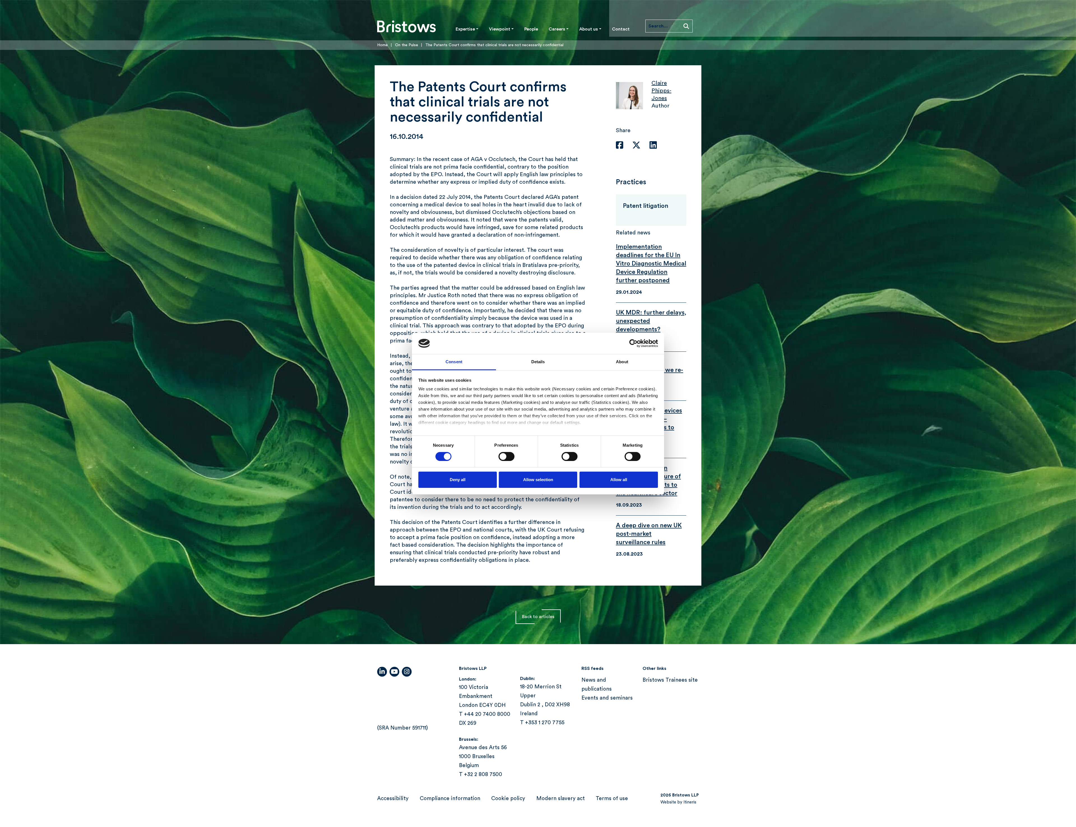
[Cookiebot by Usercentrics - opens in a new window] (633, 343)
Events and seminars (607, 698)
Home (382, 45)
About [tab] (622, 361)
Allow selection (538, 479)
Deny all (457, 479)
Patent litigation (645, 206)
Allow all (618, 479)
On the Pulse (406, 45)
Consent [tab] (454, 361)
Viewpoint (499, 29)
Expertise (465, 29)
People (531, 29)
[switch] (506, 456)
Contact (621, 29)
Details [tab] (538, 361)
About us (588, 29)
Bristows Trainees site (670, 680)
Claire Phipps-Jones (661, 90)
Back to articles (538, 616)
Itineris (689, 802)
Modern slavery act (560, 798)
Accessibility (393, 798)
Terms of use (612, 798)
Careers (557, 29)
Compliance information (450, 798)
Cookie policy (508, 798)
